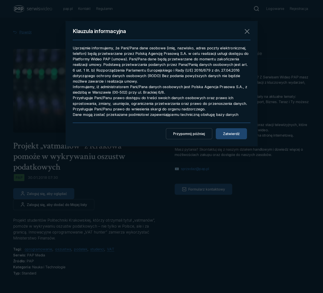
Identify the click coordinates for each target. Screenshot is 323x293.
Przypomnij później (189, 134)
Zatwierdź (231, 134)
